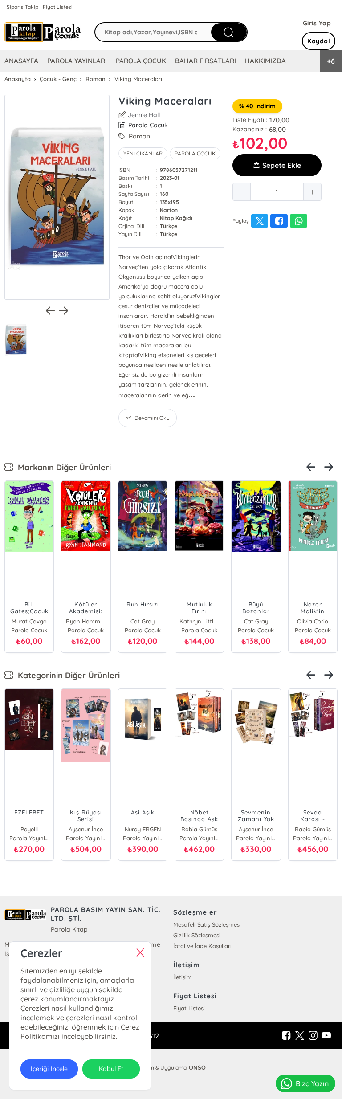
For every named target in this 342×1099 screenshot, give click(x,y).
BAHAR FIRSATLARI (205, 61)
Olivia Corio (312, 621)
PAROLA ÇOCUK (141, 61)
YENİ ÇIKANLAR (143, 153)
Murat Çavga (29, 621)
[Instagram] (313, 1036)
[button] (242, 191)
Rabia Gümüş (199, 829)
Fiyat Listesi (58, 7)
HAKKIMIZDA (265, 61)
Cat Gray (142, 621)
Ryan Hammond (86, 621)
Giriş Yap (317, 23)
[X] (299, 1036)
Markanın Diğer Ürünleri (62, 467)
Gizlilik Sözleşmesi (196, 935)
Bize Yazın (312, 1083)
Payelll (29, 829)
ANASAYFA (21, 61)
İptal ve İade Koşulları (202, 945)
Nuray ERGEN (143, 829)
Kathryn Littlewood (199, 621)
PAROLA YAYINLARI (77, 61)
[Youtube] (326, 1036)
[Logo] (42, 32)
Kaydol (318, 41)
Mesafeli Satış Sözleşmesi (207, 924)
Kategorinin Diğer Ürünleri (66, 675)
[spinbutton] (277, 192)
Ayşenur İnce (86, 829)
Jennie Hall (144, 114)
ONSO (197, 1067)
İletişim (182, 977)
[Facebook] (286, 1036)
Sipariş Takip (22, 7)
